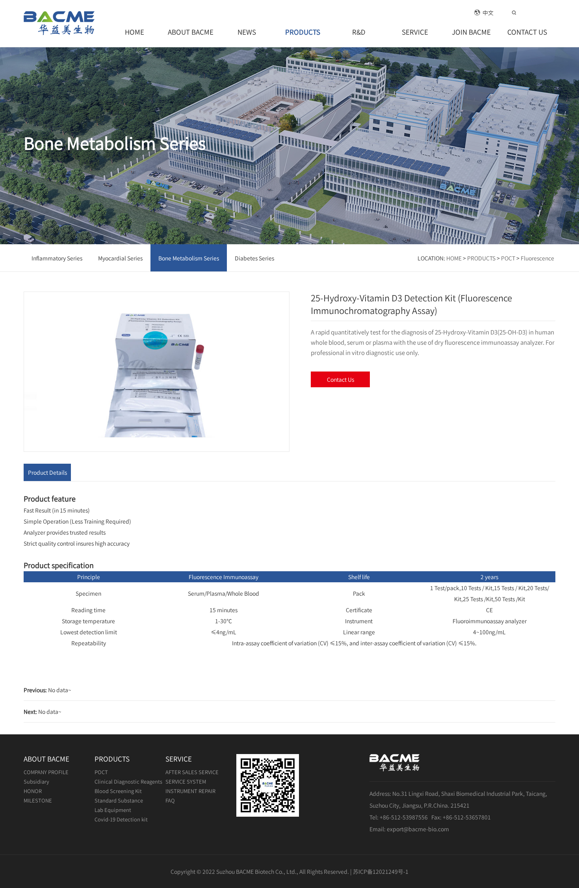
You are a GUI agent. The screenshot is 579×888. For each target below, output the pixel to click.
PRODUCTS (302, 32)
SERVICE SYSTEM (185, 781)
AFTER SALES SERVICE (192, 772)
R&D (359, 32)
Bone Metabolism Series (188, 258)
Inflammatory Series (57, 258)
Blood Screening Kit (118, 791)
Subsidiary (36, 781)
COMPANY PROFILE (46, 772)
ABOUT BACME (190, 32)
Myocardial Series (120, 258)
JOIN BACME (471, 32)
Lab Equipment (113, 810)
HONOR (33, 791)
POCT (508, 258)
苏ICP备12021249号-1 (380, 871)
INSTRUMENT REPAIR (190, 791)
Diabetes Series (254, 258)
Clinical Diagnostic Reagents (128, 781)
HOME (134, 32)
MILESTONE (38, 800)
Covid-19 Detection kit (121, 819)
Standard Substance (119, 800)
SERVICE (415, 32)
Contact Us (340, 379)
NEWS (247, 32)
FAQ (170, 800)
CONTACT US (527, 32)
